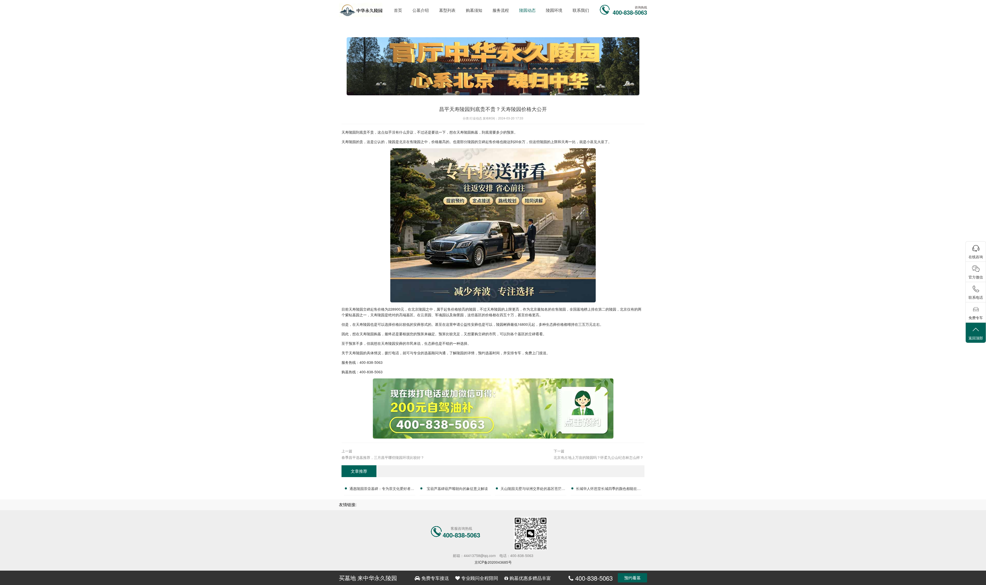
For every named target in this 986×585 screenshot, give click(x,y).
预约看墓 (632, 578)
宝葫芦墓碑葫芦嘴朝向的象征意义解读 (457, 488)
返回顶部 (976, 337)
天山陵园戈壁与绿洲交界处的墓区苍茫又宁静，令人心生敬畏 (532, 489)
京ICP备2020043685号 (493, 562)
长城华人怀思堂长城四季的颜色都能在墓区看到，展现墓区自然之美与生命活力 (608, 489)
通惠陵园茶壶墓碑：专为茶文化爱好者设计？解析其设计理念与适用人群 (381, 489)
